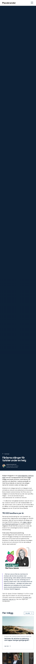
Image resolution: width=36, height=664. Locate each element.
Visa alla (27, 613)
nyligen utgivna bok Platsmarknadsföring (16, 523)
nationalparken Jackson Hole (18, 476)
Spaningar (7, 454)
